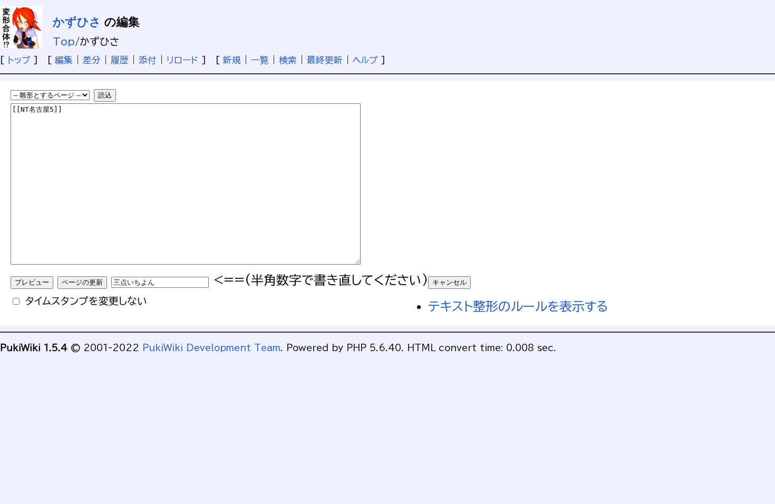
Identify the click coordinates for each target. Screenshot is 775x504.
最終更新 (325, 59)
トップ (18, 59)
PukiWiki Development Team (211, 347)
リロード (182, 59)
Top (64, 41)
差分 (92, 59)
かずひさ (77, 21)
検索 (288, 59)
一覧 (260, 59)
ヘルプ (365, 59)
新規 (232, 59)
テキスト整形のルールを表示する (518, 306)
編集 (64, 59)
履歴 (120, 59)
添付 (148, 59)
